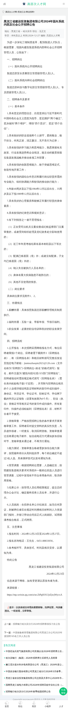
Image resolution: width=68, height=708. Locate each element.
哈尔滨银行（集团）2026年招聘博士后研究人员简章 (31, 657)
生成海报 (63, 691)
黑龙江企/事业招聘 (26, 11)
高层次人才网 (11, 11)
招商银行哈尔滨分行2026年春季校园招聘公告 (28, 691)
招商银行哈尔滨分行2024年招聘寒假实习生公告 (36, 623)
